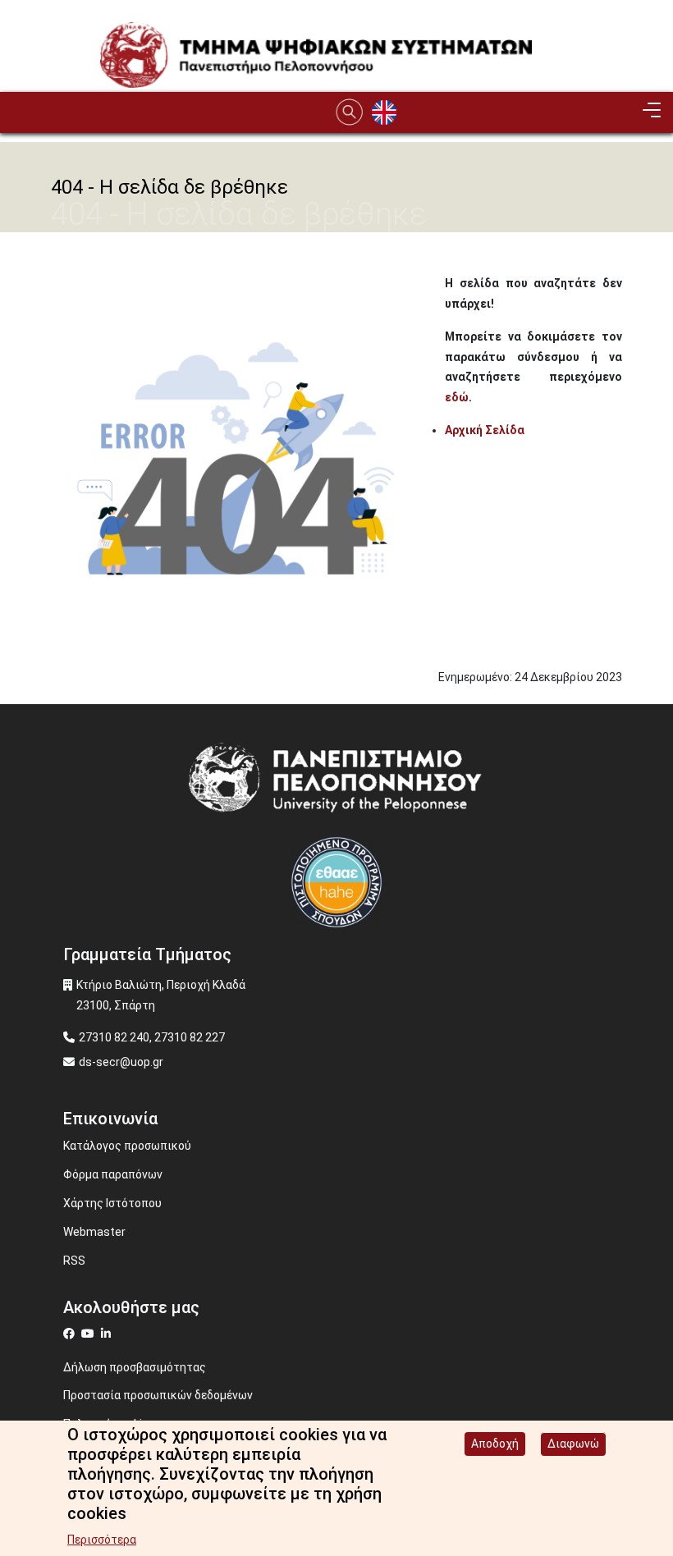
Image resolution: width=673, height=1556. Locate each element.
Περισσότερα (101, 1539)
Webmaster (94, 1231)
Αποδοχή (495, 1443)
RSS (74, 1260)
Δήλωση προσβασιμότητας (134, 1367)
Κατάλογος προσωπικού (127, 1145)
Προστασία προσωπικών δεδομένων (158, 1395)
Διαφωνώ (573, 1443)
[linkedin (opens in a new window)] (108, 1333)
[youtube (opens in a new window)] (89, 1333)
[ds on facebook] (72, 1333)
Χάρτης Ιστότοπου (112, 1203)
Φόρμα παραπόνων (113, 1174)
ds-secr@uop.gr (121, 1062)
